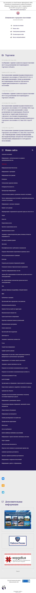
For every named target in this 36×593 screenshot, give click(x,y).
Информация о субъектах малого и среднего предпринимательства (13, 159)
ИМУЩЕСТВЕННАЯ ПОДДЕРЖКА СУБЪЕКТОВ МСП (14, 290)
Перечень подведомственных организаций (13, 320)
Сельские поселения (18, 25)
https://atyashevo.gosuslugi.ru (18, 9)
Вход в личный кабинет (19, 37)
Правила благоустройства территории (11, 309)
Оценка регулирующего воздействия (11, 417)
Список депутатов (6, 328)
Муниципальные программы (9, 324)
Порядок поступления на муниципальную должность (16, 371)
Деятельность (5, 335)
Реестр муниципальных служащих (11, 255)
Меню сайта (16, 28)
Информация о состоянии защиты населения (13, 360)
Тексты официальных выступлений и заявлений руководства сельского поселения (18, 199)
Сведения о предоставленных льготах (11, 364)
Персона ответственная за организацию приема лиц (15, 448)
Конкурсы (4, 179)
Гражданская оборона (7, 390)
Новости (4, 219)
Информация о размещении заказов (11, 400)
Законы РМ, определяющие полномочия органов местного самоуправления (17, 275)
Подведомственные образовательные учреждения (15, 267)
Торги (3, 215)
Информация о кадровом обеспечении (12, 459)
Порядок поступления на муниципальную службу (15, 368)
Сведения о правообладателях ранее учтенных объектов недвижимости (16, 235)
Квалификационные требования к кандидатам (14, 248)
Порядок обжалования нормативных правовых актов (16, 251)
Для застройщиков (7, 429)
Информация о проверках (8, 171)
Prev (3, 568)
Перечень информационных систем (11, 270)
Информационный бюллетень (9, 167)
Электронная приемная (19, 31)
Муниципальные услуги (8, 230)
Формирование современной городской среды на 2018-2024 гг (18, 211)
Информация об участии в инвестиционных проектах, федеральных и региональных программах (16, 355)
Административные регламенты (10, 452)
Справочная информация (8, 347)
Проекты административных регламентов (13, 455)
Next (33, 568)
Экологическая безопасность (9, 444)
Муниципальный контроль (9, 305)
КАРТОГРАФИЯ (5, 379)
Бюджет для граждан (7, 207)
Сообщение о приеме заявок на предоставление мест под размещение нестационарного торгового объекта (18, 65)
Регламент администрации (9, 240)
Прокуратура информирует (9, 190)
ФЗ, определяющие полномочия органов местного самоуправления (15, 281)
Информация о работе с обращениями (11, 463)
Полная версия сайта (18, 34)
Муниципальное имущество (9, 312)
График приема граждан (8, 350)
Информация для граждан (8, 175)
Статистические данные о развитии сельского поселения (16, 194)
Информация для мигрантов (9, 414)
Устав (3, 343)
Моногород (5, 425)
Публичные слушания (7, 297)
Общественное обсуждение (9, 410)
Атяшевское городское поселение (18, 18)
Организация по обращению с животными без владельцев (17, 383)
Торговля (4, 164)
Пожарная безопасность (8, 186)
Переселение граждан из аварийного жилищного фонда (16, 387)
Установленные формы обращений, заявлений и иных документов (16, 405)
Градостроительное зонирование (10, 316)
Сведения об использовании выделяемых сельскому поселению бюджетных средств (15, 395)
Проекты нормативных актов (9, 226)
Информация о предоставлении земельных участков (15, 436)
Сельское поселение (7, 154)
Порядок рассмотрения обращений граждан (13, 263)
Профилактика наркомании (9, 421)
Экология (4, 244)
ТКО (3, 286)
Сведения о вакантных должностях (11, 339)
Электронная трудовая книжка (10, 183)
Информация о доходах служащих (11, 204)
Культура (4, 259)
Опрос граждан (6, 440)
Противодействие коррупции (9, 331)
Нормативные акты (7, 223)
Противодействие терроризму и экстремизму (13, 301)
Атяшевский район (18, 19)
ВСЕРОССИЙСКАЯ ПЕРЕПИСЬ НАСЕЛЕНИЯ (12, 433)
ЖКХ (3, 293)
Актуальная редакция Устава (9, 375)
